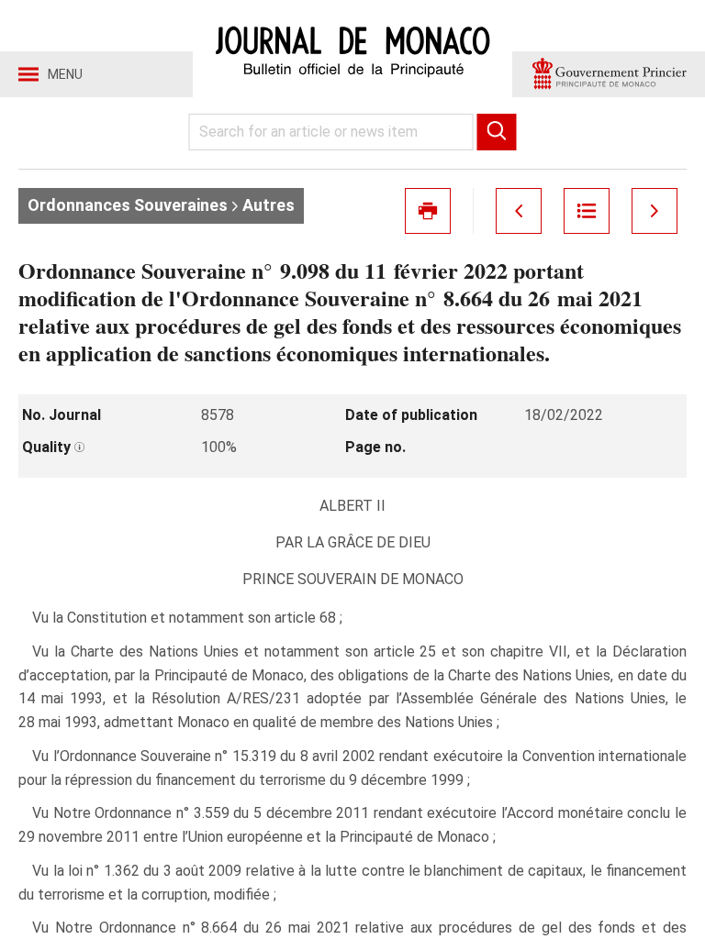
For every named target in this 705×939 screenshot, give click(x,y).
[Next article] (654, 211)
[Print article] (428, 211)
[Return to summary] (587, 211)
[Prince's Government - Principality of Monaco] (608, 74)
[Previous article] (519, 211)
